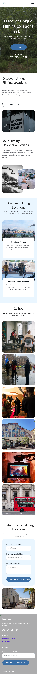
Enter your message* (13, 563)
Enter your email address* (15, 554)
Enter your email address (10, 652)
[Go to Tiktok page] (12, 630)
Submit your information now (20, 579)
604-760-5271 (7, 641)
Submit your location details (15, 662)
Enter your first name (13, 544)
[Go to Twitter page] (17, 630)
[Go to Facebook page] (3, 630)
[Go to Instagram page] (8, 630)
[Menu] (32, 3)
